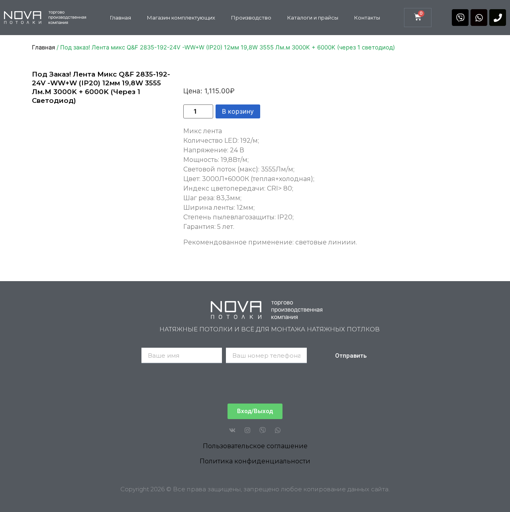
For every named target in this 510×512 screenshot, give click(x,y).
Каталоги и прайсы (312, 17)
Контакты (367, 17)
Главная (120, 17)
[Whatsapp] (479, 17)
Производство (251, 17)
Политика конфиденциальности (255, 461)
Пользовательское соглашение (255, 446)
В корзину (238, 111)
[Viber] (460, 17)
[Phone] (497, 17)
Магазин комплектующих (181, 17)
